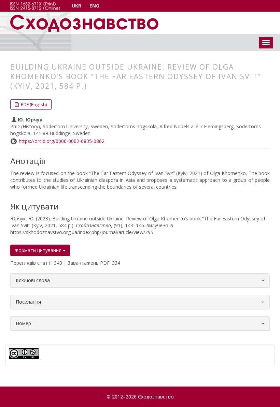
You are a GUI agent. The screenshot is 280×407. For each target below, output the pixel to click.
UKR (76, 5)
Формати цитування (39, 250)
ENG (94, 5)
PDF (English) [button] (33, 104)
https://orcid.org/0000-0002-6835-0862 (61, 141)
